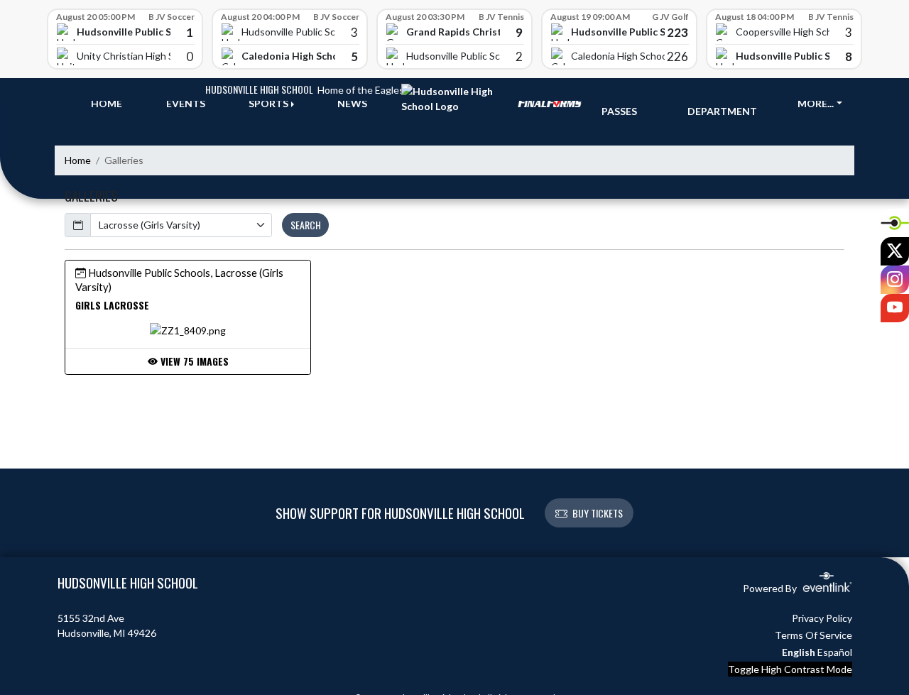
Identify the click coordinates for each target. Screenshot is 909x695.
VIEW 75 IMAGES (193, 361)
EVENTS (185, 103)
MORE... (816, 103)
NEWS (352, 103)
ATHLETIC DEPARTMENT (722, 103)
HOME (106, 103)
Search (305, 224)
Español (834, 652)
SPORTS (268, 103)
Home (78, 160)
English (798, 652)
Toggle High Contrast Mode (790, 669)
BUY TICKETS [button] (597, 512)
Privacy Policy (822, 618)
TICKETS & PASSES (628, 103)
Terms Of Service (813, 635)
